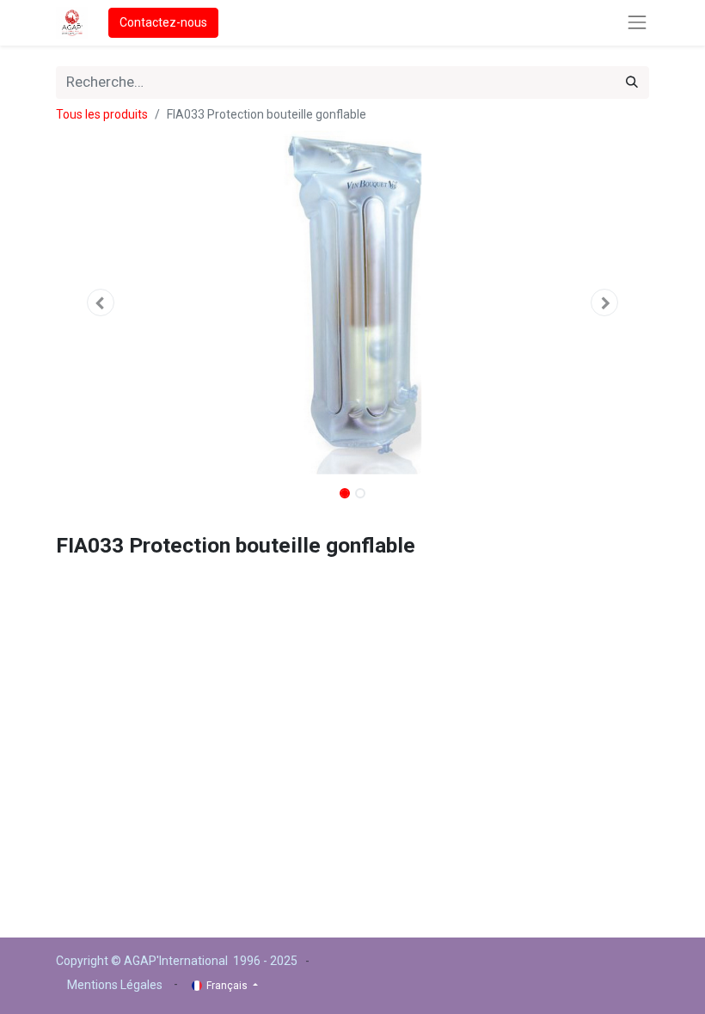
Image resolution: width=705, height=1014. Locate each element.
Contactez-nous (163, 22)
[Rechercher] (632, 82)
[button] (100, 302)
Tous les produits (102, 114)
